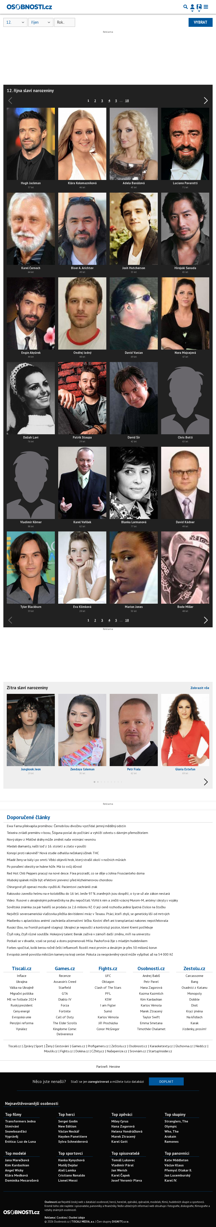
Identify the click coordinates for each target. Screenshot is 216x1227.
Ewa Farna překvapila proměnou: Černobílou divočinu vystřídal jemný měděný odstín (66, 826)
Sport (39, 1046)
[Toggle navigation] (205, 7)
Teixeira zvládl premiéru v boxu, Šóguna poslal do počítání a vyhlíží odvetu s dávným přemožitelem (77, 833)
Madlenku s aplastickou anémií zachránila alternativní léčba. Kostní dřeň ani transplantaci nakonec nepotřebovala (87, 920)
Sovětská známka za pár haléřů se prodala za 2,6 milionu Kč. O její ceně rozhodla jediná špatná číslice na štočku (86, 907)
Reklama (50, 1217)
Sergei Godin (68, 1121)
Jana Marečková (17, 1160)
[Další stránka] (205, 100)
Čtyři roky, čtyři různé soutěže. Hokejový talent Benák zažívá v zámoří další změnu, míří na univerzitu (78, 934)
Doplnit (166, 1081)
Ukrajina (21, 981)
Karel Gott (119, 1141)
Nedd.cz (201, 1046)
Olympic (171, 1126)
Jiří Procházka (108, 1023)
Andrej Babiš (151, 976)
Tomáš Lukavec (123, 1160)
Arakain (170, 1136)
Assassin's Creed (65, 981)
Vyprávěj (11, 1136)
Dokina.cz (82, 1051)
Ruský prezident (22, 1005)
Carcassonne (194, 976)
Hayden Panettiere (72, 1136)
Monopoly (194, 993)
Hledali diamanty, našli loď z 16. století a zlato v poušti (46, 846)
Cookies (62, 1217)
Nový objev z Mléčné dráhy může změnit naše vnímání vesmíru (51, 839)
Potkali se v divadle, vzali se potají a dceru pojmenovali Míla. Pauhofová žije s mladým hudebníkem (77, 941)
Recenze (65, 976)
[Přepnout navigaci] (192, 7)
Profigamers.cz (98, 1046)
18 (127, 100)
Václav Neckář (68, 1131)
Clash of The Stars (108, 987)
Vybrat (200, 22)
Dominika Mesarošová (22, 1180)
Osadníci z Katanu (194, 987)
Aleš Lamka (67, 1170)
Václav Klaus (174, 1165)
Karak (194, 1023)
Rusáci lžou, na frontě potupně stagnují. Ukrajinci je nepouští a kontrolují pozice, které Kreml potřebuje (80, 927)
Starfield (65, 987)
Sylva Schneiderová (73, 1141)
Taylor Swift (151, 1017)
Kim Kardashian (151, 999)
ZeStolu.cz (118, 1046)
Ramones (172, 1141)
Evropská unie (21, 1017)
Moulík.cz (51, 1051)
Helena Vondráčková (126, 1131)
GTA (65, 993)
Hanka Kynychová (71, 1160)
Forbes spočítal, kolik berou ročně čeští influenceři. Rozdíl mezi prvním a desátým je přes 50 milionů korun (82, 947)
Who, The (172, 1131)
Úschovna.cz (184, 1046)
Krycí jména (194, 1011)
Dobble (194, 999)
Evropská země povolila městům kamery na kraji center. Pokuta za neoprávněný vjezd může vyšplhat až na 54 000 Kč (90, 954)
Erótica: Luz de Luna (20, 1141)
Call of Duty (65, 1017)
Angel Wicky (14, 1170)
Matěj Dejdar (68, 1165)
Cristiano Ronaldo (71, 1175)
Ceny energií (21, 1011)
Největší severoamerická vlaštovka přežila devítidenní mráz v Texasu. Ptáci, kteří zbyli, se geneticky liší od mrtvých (88, 914)
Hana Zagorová (151, 987)
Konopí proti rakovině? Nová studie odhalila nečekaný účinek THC (53, 853)
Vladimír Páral (122, 1165)
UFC (108, 976)
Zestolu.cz (194, 968)
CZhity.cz (97, 1051)
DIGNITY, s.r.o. (120, 1221)
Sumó (108, 1011)
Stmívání (12, 1126)
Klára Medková (16, 1175)
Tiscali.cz (21, 968)
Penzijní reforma (21, 1023)
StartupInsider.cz (160, 1051)
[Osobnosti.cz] (29, 7)
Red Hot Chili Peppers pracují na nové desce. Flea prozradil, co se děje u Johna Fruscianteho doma (75, 873)
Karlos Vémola (108, 1017)
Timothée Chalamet (151, 1029)
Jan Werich (119, 1170)
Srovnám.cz (138, 1051)
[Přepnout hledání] (185, 7)
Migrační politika (21, 993)
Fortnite (65, 1011)
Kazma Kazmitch (151, 993)
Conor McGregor (108, 1029)
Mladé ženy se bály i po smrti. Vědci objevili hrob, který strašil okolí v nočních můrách (66, 860)
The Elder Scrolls (65, 1023)
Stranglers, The (176, 1121)
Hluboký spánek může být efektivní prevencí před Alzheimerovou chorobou (59, 880)
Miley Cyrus (119, 1121)
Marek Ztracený (151, 1011)
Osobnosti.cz (151, 968)
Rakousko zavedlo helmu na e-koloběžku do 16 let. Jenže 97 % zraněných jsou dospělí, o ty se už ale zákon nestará (88, 893)
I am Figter (108, 1005)
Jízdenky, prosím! (194, 1029)
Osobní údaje (77, 1217)
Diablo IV (64, 999)
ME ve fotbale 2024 (21, 999)
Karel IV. (171, 1180)
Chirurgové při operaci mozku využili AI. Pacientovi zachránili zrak (52, 887)
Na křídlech (194, 1017)
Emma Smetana (151, 1023)
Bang (194, 981)
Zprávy (28, 1046)
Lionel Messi (67, 1180)
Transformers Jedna (20, 1121)
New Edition (67, 1126)
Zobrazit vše (199, 688)
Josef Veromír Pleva (126, 1180)
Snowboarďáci (16, 1131)
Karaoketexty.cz (161, 1046)
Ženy (49, 1046)
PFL (108, 993)
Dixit (194, 1005)
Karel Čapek (120, 1175)
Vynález (21, 1029)
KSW (108, 999)
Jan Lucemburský (177, 1175)
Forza (65, 1005)
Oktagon (108, 981)
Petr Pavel (151, 981)
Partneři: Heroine (108, 1066)
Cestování (62, 1046)
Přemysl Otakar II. (178, 1170)
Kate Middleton (176, 1160)
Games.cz (65, 968)
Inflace (21, 976)
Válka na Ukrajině (22, 987)
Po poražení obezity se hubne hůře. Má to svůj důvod (44, 866)
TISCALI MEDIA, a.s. (83, 1221)
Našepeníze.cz (117, 1051)
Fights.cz (108, 968)
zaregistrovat (98, 1081)
